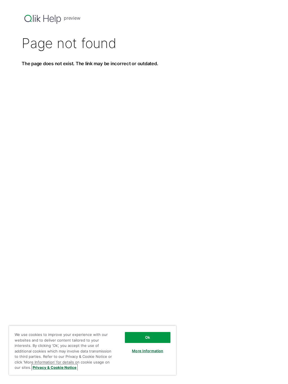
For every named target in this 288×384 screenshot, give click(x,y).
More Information (147, 351)
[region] (92, 350)
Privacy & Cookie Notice (54, 367)
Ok (147, 337)
